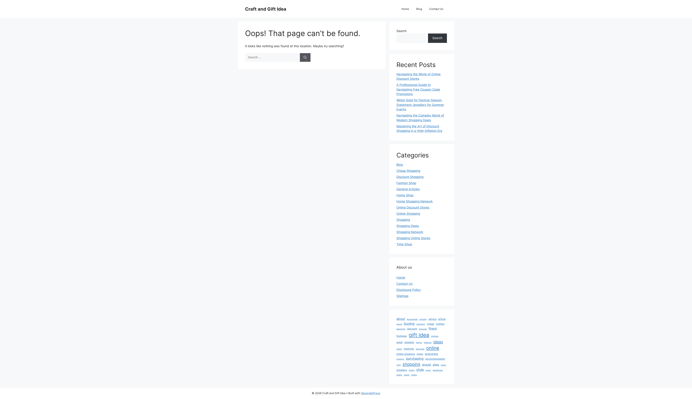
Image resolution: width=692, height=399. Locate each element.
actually (423, 319)
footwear (401, 336)
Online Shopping (408, 213)
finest (433, 328)
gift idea (419, 335)
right (398, 365)
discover (423, 329)
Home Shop (404, 195)
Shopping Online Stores (413, 238)
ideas (438, 342)
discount (412, 328)
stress (411, 370)
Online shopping (405, 354)
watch (406, 375)
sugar (428, 370)
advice (432, 319)
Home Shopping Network (414, 201)
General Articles (408, 189)
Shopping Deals (407, 226)
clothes (440, 323)
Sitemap (402, 296)
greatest (409, 342)
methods (409, 348)
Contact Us (436, 9)
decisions (400, 329)
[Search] (305, 57)
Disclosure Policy (408, 290)
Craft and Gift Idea (265, 9)
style (420, 370)
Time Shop (404, 244)
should (426, 364)
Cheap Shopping (408, 171)
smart (443, 365)
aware (399, 324)
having (419, 342)
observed (420, 349)
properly (400, 359)
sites (436, 364)
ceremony (420, 324)
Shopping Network (409, 232)
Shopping (403, 220)
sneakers (401, 370)
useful (399, 375)
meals (399, 349)
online (432, 348)
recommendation (435, 358)
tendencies (438, 370)
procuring (431, 354)
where (414, 375)
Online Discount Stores (412, 207)
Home (405, 9)
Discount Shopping (409, 177)
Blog (419, 9)
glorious (434, 336)
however (428, 342)
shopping (411, 364)
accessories (412, 319)
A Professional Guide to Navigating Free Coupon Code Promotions (418, 89)
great (399, 342)
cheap (430, 323)
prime (420, 354)
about (400, 319)
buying (409, 324)
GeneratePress (370, 393)
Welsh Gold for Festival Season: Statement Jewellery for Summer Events (420, 104)
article (441, 319)
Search (401, 31)
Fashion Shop (406, 183)
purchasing (414, 358)
